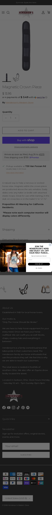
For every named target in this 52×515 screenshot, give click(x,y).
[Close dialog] (50, 245)
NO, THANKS (39, 268)
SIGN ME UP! (39, 264)
